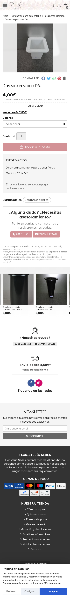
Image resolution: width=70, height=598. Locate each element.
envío (21, 99)
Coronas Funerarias (35, 563)
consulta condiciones (35, 369)
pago (29, 99)
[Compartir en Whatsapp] (54, 78)
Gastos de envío (36, 524)
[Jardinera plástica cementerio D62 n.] (18, 289)
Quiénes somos (36, 514)
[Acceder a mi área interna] (59, 5)
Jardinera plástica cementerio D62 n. (12, 308)
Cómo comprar (36, 509)
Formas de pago (36, 519)
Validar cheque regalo (36, 544)
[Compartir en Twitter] (49, 78)
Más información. (53, 583)
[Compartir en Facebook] (43, 78)
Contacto (36, 549)
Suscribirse (35, 436)
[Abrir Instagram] (39, 383)
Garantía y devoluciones (36, 529)
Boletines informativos (36, 534)
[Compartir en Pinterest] (59, 78)
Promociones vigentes (36, 539)
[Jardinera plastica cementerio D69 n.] (51, 289)
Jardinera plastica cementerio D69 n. (46, 308)
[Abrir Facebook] (31, 383)
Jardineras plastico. (37, 254)
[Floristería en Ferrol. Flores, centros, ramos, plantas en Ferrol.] (18, 5)
